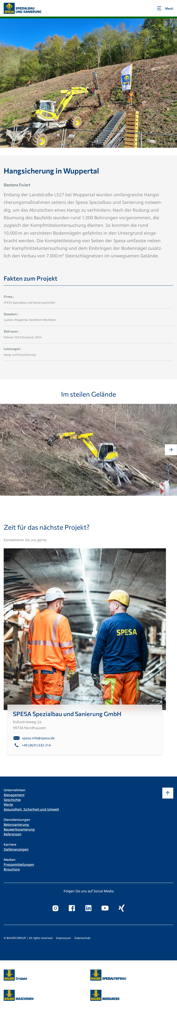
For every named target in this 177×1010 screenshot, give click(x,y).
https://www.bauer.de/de (15, 972)
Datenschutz (82, 938)
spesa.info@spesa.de (38, 738)
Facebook (72, 908)
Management (14, 795)
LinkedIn (88, 908)
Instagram (55, 908)
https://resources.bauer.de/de (104, 992)
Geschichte (12, 799)
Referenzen (12, 834)
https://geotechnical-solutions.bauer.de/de (108, 975)
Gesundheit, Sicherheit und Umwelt (31, 809)
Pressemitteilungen (19, 864)
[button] (6, 449)
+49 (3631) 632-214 (36, 745)
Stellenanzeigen (16, 849)
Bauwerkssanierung (19, 829)
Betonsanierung (17, 824)
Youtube (105, 908)
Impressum (63, 938)
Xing (121, 908)
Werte (8, 804)
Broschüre (12, 869)
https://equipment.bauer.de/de (18, 992)
